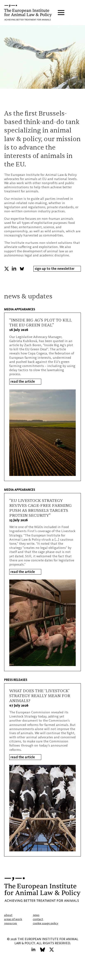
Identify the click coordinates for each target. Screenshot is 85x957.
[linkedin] (14, 269)
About (8, 915)
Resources (10, 923)
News (36, 915)
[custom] (22, 269)
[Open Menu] (61, 12)
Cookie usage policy (45, 923)
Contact (38, 919)
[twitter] (6, 268)
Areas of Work (13, 919)
